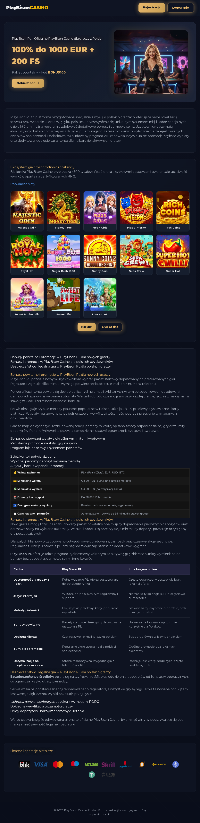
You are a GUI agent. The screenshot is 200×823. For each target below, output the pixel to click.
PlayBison (27, 8)
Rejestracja (151, 7)
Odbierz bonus (28, 83)
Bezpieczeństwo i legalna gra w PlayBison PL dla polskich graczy (60, 366)
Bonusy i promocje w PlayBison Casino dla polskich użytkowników (61, 362)
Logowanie (180, 7)
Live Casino (110, 326)
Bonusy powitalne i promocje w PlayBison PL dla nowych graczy (60, 357)
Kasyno (86, 326)
